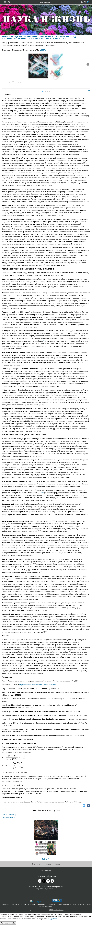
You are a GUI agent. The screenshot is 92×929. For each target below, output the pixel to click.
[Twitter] (84, 805)
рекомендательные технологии (33, 904)
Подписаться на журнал (46, 29)
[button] (88, 64)
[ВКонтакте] (88, 805)
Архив (58, 864)
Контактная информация (46, 876)
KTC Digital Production (56, 910)
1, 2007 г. (42, 50)
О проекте (36, 864)
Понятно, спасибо (8, 923)
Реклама (48, 864)
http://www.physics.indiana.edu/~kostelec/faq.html (37, 685)
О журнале (45, 2)
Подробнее (52, 919)
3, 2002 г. (40, 493)
